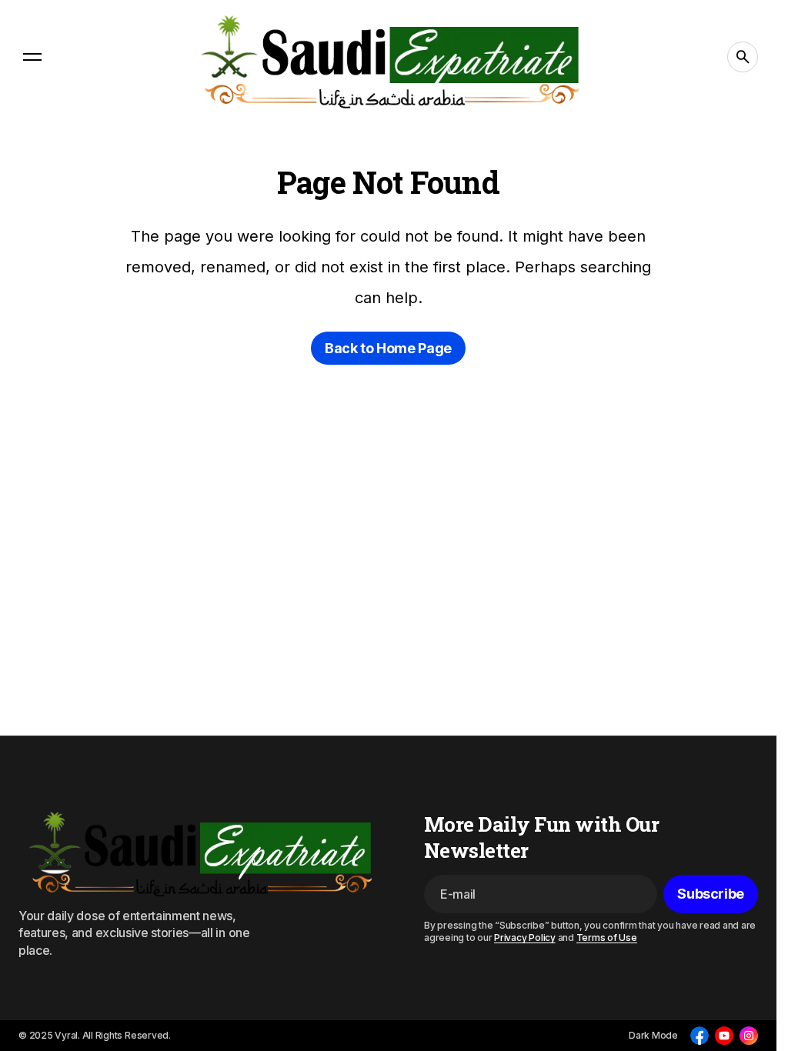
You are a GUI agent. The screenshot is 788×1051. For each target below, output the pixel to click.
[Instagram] (748, 1035)
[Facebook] (699, 1035)
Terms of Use (606, 937)
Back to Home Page (388, 348)
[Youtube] (724, 1035)
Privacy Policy (525, 937)
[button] (32, 56)
